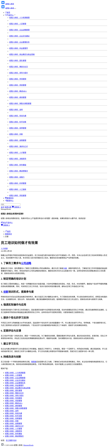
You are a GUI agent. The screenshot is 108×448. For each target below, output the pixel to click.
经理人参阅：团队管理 (17, 60)
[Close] (15, 8)
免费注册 (8, 207)
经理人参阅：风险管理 (17, 195)
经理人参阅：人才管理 (17, 152)
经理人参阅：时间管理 (17, 183)
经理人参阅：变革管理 (17, 128)
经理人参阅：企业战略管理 (19, 30)
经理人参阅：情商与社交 (18, 67)
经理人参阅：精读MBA (18, 91)
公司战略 (26, 263)
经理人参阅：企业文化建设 (19, 36)
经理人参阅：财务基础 (17, 165)
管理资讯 (10, 198)
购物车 (17, 207)
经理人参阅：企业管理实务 (19, 42)
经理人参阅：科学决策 (17, 122)
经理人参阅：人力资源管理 (19, 18)
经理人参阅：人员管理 (17, 24)
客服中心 (10, 201)
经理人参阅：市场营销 (17, 79)
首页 (8, 12)
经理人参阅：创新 (16, 134)
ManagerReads (28, 445)
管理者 (33, 362)
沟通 (65, 268)
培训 (14, 440)
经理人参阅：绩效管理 (17, 97)
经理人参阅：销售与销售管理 (20, 103)
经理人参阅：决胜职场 (17, 159)
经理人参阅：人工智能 (17, 189)
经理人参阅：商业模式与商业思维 (22, 54)
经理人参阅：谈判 (16, 110)
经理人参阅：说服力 (16, 177)
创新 (5, 291)
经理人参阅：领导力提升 (18, 73)
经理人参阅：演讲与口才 (18, 146)
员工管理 (9, 440)
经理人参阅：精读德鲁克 (18, 171)
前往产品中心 (8, 223)
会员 (2, 207)
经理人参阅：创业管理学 (18, 48)
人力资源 (4, 248)
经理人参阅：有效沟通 (17, 116)
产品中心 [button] (10, 15)
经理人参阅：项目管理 (17, 85)
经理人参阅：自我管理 (17, 140)
